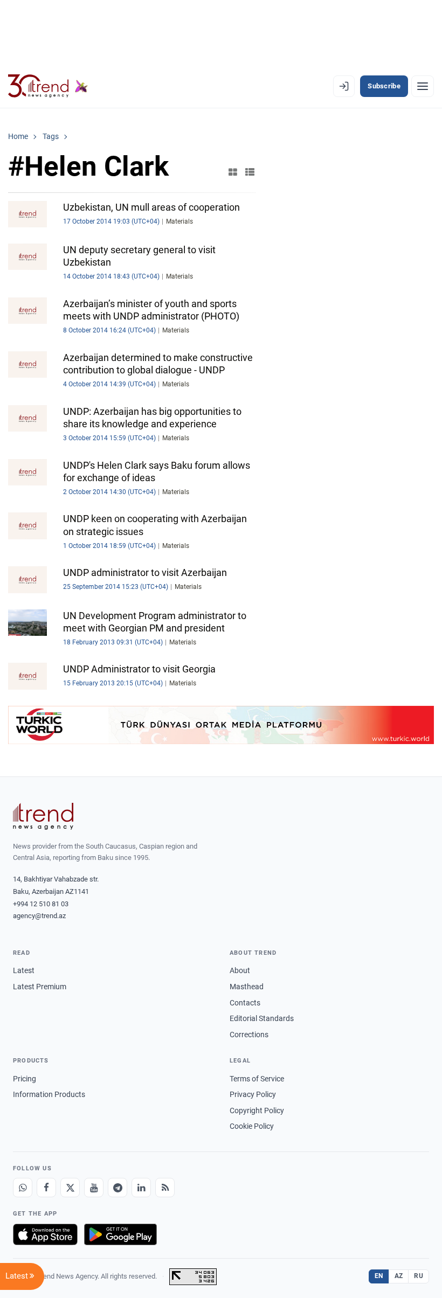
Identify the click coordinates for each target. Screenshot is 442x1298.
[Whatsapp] (22, 1187)
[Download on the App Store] (45, 1234)
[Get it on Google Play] (120, 1234)
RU (418, 1276)
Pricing (24, 1078)
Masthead (247, 986)
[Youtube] (93, 1187)
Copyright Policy (257, 1110)
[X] (70, 1187)
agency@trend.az (39, 916)
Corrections (249, 1034)
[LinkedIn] (141, 1187)
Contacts (245, 1002)
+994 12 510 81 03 (40, 904)
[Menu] (422, 86)
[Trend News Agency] (43, 816)
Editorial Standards (262, 1018)
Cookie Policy (252, 1126)
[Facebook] (46, 1187)
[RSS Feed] (165, 1187)
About (240, 970)
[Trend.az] (48, 86)
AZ (399, 1276)
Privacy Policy (253, 1094)
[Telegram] (117, 1187)
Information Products (49, 1094)
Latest (23, 970)
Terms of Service (257, 1078)
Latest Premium (39, 986)
